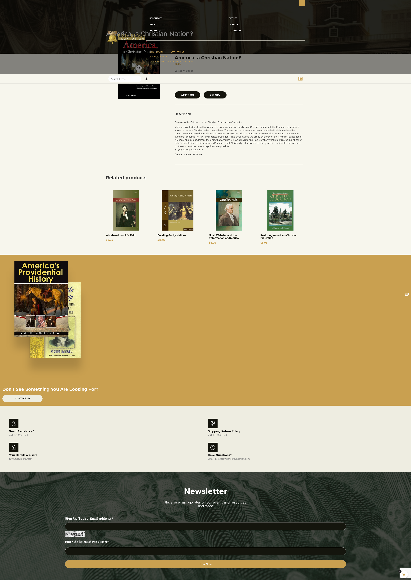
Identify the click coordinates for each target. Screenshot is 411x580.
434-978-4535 (20, 435)
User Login (156, 52)
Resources (155, 18)
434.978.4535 (159, 57)
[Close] (302, 3)
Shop (152, 25)
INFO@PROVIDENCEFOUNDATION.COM (171, 61)
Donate (233, 25)
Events (233, 18)
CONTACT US (22, 398)
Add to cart (187, 95)
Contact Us (177, 52)
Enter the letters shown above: (86, 541)
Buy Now (215, 95)
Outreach (235, 31)
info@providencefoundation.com (232, 459)
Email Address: (100, 518)
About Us (155, 31)
